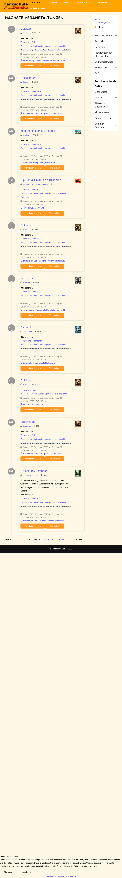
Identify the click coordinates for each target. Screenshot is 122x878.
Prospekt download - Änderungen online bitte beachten (43, 46)
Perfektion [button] (100, 47)
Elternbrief (24, 197)
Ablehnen (26, 872)
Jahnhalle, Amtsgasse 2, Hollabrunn (39, 163)
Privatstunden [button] (102, 67)
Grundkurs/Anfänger (30, 475)
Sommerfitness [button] (103, 118)
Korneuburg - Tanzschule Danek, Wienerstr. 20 (44, 61)
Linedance (27, 135)
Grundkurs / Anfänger (33, 470)
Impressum (71, 876)
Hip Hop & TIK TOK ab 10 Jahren (40, 180)
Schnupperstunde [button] (104, 61)
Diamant (25, 327)
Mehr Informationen (32, 66)
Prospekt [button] (99, 41)
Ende (61, 540)
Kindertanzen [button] (102, 112)
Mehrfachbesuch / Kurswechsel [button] (103, 54)
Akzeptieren (9, 872)
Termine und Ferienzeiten (31, 42)
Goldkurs (26, 28)
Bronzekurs (27, 421)
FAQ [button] (97, 73)
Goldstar (26, 82)
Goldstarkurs (28, 77)
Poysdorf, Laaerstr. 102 (33, 208)
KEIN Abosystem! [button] (104, 35)
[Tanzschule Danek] (16, 6)
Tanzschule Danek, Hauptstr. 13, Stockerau (42, 113)
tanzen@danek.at (105, 23)
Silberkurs (26, 278)
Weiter (55, 540)
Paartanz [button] (99, 97)
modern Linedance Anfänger (37, 130)
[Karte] (21, 61)
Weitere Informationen (55, 876)
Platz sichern (54, 66)
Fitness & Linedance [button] (100, 105)
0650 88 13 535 (102, 19)
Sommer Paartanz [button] (99, 125)
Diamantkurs (28, 331)
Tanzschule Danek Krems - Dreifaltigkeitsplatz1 (44, 261)
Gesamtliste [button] (101, 92)
